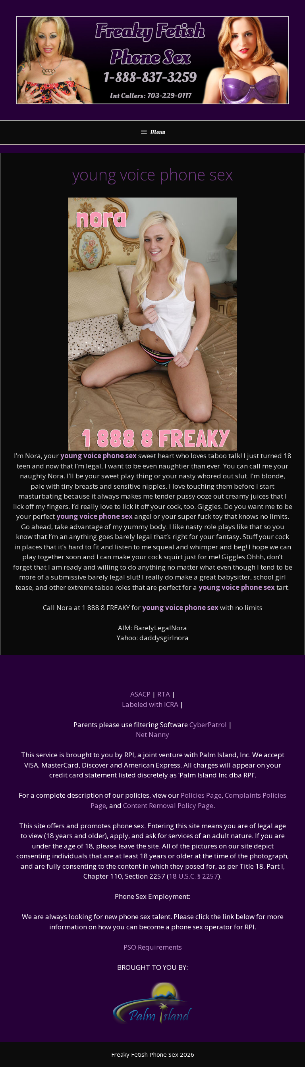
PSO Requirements (153, 947)
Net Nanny (152, 734)
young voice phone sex (98, 455)
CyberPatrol (208, 724)
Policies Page (201, 795)
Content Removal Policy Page (168, 805)
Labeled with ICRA (150, 704)
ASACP (140, 694)
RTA (163, 694)
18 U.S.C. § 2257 (193, 876)
